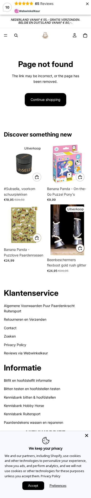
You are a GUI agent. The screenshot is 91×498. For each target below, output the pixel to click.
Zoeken (10, 336)
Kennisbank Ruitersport (22, 414)
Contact (10, 328)
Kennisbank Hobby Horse (24, 405)
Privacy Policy (15, 345)
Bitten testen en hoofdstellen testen (32, 389)
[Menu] (5, 35)
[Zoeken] (16, 35)
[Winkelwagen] (85, 35)
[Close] (86, 435)
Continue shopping (45, 99)
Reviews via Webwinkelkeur (26, 353)
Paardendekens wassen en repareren (33, 422)
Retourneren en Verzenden (25, 319)
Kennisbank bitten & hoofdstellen (30, 397)
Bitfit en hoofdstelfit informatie (28, 380)
